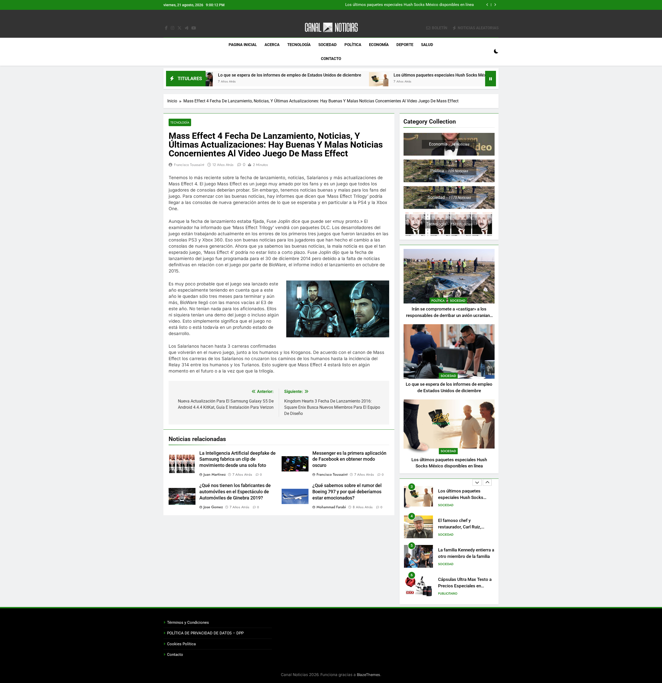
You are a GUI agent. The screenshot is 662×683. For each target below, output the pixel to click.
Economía (379, 44)
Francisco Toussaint (189, 164)
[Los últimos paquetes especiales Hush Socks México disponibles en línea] (339, 82)
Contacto (331, 58)
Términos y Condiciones (188, 622)
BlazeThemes (368, 674)
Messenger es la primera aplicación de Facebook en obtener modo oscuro (349, 459)
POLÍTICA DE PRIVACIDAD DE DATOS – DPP (205, 633)
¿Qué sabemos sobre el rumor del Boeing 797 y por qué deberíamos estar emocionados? (347, 491)
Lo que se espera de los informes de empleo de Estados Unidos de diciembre (249, 75)
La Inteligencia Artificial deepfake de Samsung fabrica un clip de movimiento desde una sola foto (237, 459)
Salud (427, 44)
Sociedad (327, 44)
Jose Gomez (213, 507)
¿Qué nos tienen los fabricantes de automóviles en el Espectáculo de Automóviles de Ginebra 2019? (235, 491)
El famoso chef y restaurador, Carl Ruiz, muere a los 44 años (459, 527)
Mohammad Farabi (331, 507)
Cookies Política (181, 644)
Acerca (272, 44)
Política (352, 44)
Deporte (404, 44)
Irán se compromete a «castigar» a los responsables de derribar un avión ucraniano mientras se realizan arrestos (449, 315)
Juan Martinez (215, 474)
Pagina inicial (243, 44)
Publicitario (447, 593)
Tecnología (299, 44)
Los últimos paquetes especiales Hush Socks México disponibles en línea (409, 5)
